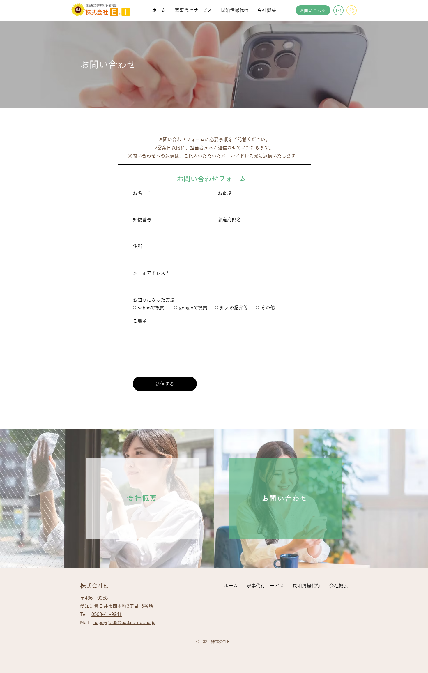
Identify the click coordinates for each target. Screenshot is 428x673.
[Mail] (338, 10)
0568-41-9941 (106, 614)
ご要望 (140, 321)
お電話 (225, 193)
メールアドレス (149, 273)
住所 (137, 246)
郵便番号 (142, 219)
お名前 (140, 193)
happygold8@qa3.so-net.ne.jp (124, 622)
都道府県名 (229, 219)
